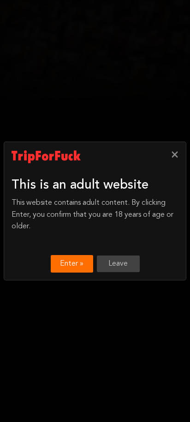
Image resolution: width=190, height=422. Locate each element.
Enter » (71, 263)
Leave (118, 263)
